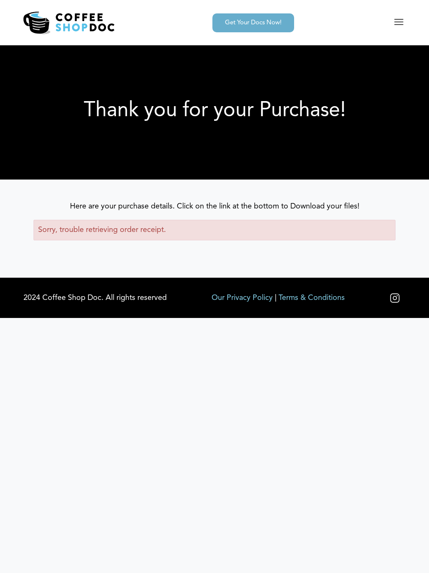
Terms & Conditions (312, 298)
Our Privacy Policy (242, 298)
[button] (399, 23)
